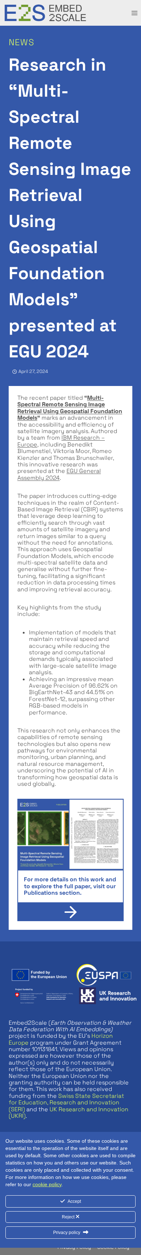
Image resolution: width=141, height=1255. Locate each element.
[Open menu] (134, 12)
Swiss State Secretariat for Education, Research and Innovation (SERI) (66, 1102)
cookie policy (47, 1184)
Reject (69, 1217)
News (21, 42)
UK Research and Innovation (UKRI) (68, 1112)
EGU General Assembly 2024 (59, 474)
